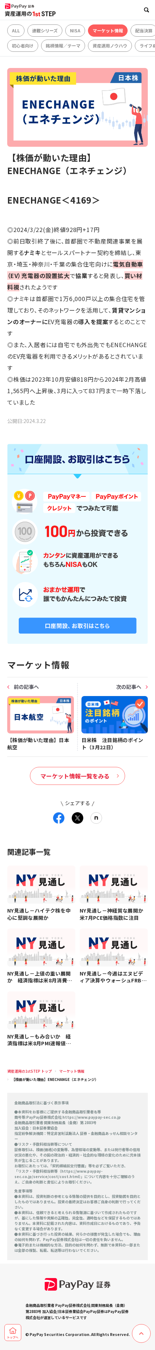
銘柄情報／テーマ (63, 45)
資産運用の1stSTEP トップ (29, 1071)
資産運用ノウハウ (110, 45)
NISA (75, 30)
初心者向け (23, 45)
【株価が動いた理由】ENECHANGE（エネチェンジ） (55, 1079)
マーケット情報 (108, 30)
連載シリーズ (45, 30)
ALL (16, 30)
